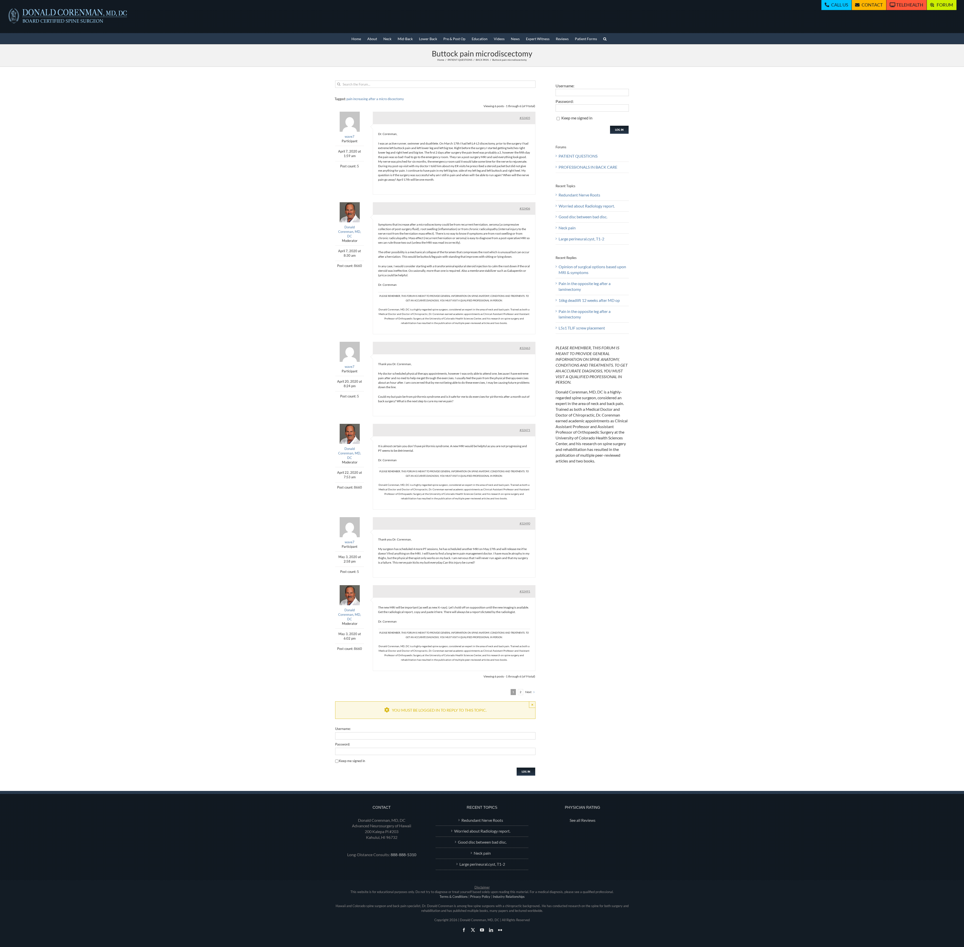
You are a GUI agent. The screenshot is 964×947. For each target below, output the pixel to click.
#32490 (525, 523)
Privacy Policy (480, 897)
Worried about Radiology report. (587, 206)
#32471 (525, 430)
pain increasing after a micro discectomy (375, 99)
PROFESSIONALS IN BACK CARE (588, 167)
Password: (342, 744)
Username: (343, 729)
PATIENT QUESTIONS (578, 156)
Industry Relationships (509, 897)
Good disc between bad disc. (583, 216)
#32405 (525, 118)
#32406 (525, 208)
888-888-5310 (403, 854)
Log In (526, 771)
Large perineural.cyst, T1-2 (581, 238)
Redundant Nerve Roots (579, 194)
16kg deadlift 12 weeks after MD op (589, 300)
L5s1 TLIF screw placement (582, 327)
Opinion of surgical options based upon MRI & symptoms (592, 269)
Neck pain (567, 227)
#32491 (525, 591)
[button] (605, 38)
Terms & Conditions (454, 897)
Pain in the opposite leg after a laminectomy (585, 286)
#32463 (525, 348)
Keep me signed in (352, 761)
